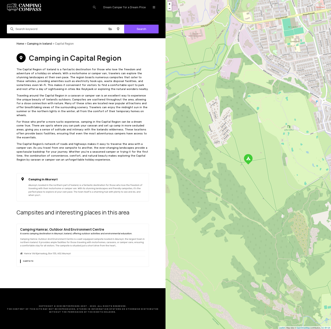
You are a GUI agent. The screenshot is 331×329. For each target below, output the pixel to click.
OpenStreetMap (303, 327)
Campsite (28, 261)
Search (141, 29)
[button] (94, 7)
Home (20, 43)
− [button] (169, 8)
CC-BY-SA (325, 327)
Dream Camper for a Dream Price (124, 7)
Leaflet (282, 327)
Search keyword (11, 29)
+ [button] (169, 4)
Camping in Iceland (39, 43)
